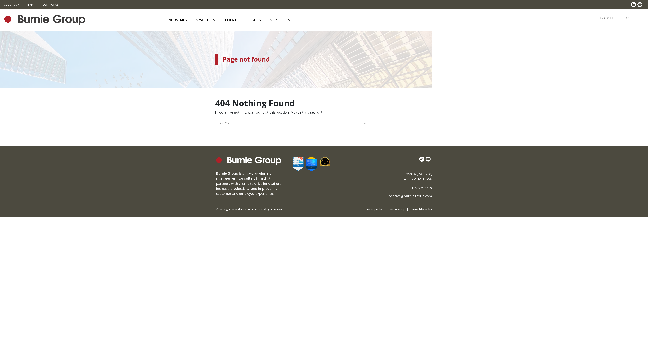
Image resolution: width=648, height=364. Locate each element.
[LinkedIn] (634, 4)
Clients (231, 20)
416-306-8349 (421, 187)
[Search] (627, 18)
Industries (177, 20)
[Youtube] (640, 4)
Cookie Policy (396, 209)
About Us (10, 4)
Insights (253, 20)
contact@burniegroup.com (410, 196)
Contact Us (50, 4)
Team (29, 4)
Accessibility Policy (421, 209)
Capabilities (204, 20)
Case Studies (278, 20)
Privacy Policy (375, 209)
